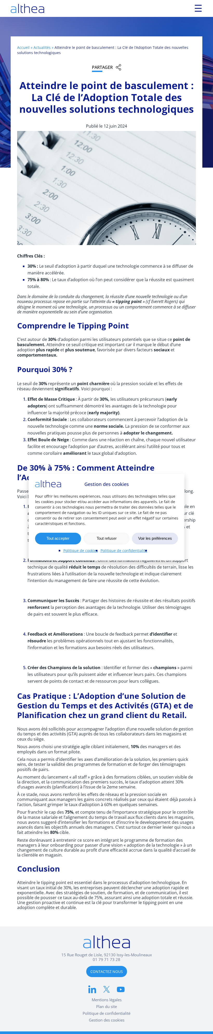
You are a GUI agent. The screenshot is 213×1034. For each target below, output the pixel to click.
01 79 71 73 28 (106, 959)
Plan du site (106, 1006)
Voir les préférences (155, 538)
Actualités (42, 47)
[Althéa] (27, 8)
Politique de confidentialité (124, 550)
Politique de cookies (80, 550)
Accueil (23, 47)
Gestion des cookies (106, 1020)
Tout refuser (107, 538)
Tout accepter (57, 538)
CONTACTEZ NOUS (106, 971)
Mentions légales (107, 999)
